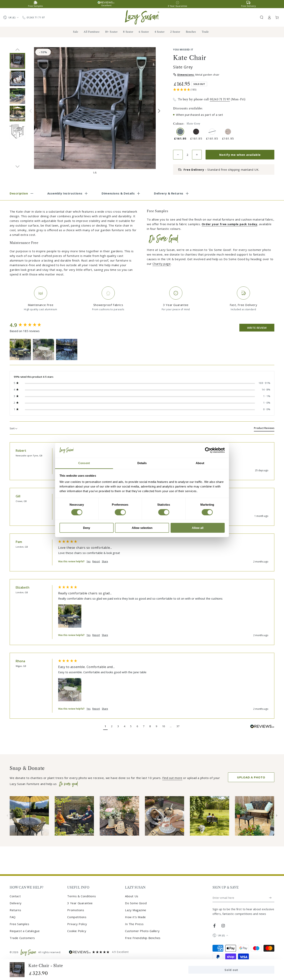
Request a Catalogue (25, 931)
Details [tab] (142, 463)
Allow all (197, 527)
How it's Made (135, 917)
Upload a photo (251, 777)
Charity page (161, 264)
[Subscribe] (270, 898)
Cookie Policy (76, 931)
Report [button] (96, 561)
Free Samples (19, 924)
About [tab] (200, 463)
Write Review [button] (257, 328)
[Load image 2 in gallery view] (17, 78)
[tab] (264, 428)
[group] (30, 325)
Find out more (172, 778)
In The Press (134, 924)
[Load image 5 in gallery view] (17, 131)
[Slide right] (159, 110)
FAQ (13, 917)
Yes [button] (88, 561)
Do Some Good (136, 903)
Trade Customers (22, 938)
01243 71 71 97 (36, 17)
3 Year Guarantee (80, 903)
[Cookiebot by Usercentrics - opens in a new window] (208, 450)
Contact (15, 896)
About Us (131, 896)
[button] (261, 17)
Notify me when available (240, 155)
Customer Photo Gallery (142, 931)
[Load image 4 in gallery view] (17, 113)
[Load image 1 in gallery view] (17, 61)
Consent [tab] (84, 463)
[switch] (120, 512)
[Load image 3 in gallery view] (17, 96)
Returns (15, 910)
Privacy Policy (77, 924)
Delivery (16, 903)
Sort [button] (12, 428)
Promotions (75, 910)
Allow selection (142, 527)
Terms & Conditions (81, 896)
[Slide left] (30, 110)
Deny (86, 527)
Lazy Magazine (135, 910)
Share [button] (105, 561)
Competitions (76, 917)
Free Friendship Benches (143, 938)
